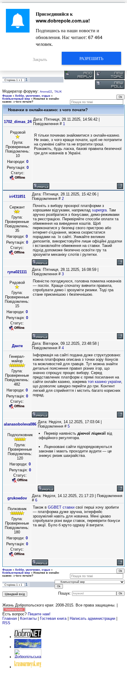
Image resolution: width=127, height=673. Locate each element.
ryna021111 (17, 272)
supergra (99, 210)
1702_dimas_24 (18, 121)
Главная (9, 618)
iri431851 (17, 196)
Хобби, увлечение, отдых (32, 95)
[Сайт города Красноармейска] (27, 667)
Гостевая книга (53, 618)
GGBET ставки (61, 507)
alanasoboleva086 (20, 424)
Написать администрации (93, 618)
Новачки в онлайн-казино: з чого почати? (30, 100)
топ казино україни (104, 381)
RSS (6, 623)
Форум (7, 95)
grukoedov (17, 498)
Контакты (28, 618)
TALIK (58, 91)
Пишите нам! (39, 614)
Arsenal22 (46, 91)
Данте (17, 346)
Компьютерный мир (16, 98)
